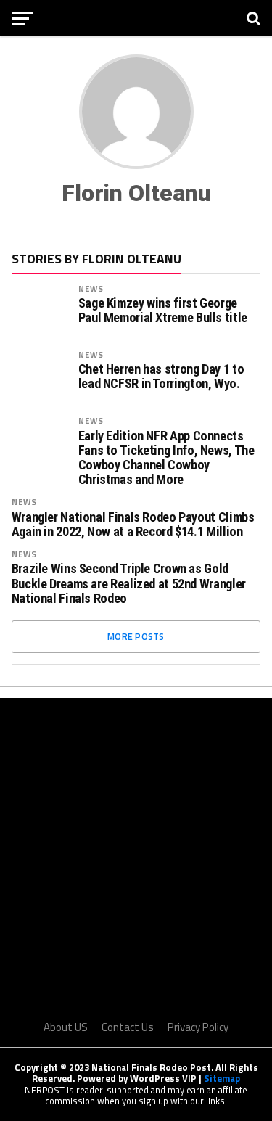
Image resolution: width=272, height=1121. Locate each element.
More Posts (136, 636)
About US (66, 1027)
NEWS (91, 288)
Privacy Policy (198, 1027)
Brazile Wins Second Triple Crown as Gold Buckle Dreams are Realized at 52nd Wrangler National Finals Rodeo (129, 583)
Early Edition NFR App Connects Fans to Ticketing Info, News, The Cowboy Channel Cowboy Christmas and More (166, 458)
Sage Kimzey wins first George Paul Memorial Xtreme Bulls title (162, 310)
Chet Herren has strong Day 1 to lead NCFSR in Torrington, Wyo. (161, 376)
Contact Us (128, 1027)
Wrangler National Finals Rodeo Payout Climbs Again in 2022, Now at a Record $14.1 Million (133, 524)
